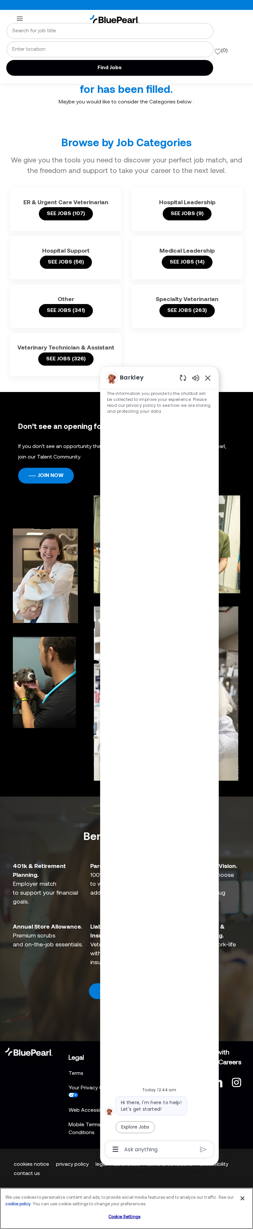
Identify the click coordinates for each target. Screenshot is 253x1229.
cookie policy (18, 1204)
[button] (109, 68)
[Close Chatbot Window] (208, 377)
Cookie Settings (124, 1217)
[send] (203, 1149)
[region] (159, 763)
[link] (114, 19)
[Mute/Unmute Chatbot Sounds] (196, 377)
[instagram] (236, 1081)
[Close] (242, 1198)
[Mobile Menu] (20, 18)
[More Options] (115, 1149)
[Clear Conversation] (183, 377)
